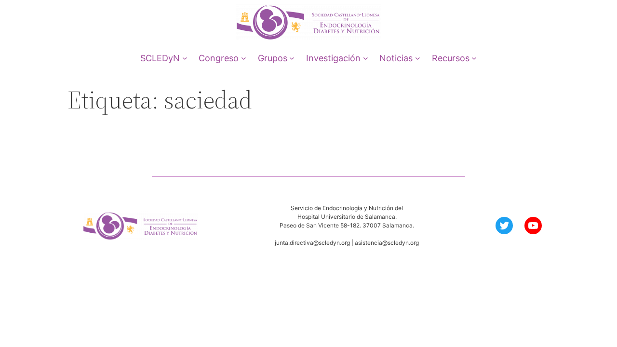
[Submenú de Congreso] (243, 58)
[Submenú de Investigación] (365, 58)
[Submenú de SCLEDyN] (185, 58)
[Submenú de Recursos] (474, 58)
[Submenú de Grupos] (292, 58)
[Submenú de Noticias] (417, 58)
